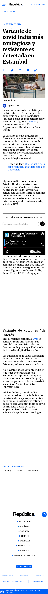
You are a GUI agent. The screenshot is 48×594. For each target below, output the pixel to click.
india (19, 471)
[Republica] (16, 4)
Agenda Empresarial (25, 555)
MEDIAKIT (24, 576)
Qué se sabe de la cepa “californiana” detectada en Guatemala (26, 167)
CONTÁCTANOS (39, 581)
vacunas (31, 121)
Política (25, 526)
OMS (35, 338)
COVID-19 (7, 471)
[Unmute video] (24, 243)
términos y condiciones (14, 581)
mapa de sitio (7, 576)
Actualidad (25, 521)
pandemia (33, 471)
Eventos (25, 551)
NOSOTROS (40, 576)
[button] (4, 70)
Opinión (25, 536)
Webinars (25, 541)
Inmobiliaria (25, 546)
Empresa (25, 531)
